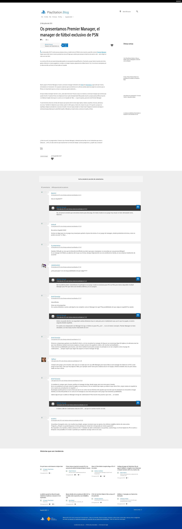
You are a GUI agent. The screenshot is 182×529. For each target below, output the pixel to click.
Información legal (103, 525)
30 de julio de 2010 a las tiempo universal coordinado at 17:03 (72, 317)
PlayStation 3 (89, 85)
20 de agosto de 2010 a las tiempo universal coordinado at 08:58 (67, 420)
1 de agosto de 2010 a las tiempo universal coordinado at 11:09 (66, 361)
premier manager (44, 156)
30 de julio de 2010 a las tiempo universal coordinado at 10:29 (66, 226)
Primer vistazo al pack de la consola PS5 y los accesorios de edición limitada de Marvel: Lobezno (78, 467)
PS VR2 (46, 17)
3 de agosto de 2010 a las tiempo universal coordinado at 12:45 (72, 405)
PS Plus (60, 17)
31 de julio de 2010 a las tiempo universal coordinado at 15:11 (66, 339)
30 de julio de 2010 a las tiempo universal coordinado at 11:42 (66, 267)
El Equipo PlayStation (48, 469)
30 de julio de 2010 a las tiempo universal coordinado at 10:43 (66, 247)
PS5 (42, 17)
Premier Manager (101, 52)
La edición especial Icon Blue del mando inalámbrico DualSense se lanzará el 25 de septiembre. (50, 495)
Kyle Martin (71, 500)
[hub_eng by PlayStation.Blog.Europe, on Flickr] (51, 80)
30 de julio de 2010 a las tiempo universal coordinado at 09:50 (72, 209)
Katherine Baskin (124, 498)
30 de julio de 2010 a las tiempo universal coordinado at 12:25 (72, 281)
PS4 (50, 17)
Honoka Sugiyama (98, 498)
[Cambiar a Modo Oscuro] (120, 12)
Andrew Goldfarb (98, 471)
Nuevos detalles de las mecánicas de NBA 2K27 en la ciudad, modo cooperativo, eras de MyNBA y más (78, 495)
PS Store (54, 17)
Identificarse (127, 11)
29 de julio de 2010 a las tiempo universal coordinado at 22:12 (66, 195)
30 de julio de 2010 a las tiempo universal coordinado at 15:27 (66, 298)
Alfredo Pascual (49, 44)
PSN (82, 85)
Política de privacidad (91, 525)
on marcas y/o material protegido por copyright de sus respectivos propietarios (88, 519)
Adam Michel (123, 472)
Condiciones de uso (79, 525)
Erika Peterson (72, 471)
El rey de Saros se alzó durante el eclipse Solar (51, 466)
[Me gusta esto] (49, 473)
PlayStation (58, 12)
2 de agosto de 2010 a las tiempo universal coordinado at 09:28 (66, 380)
